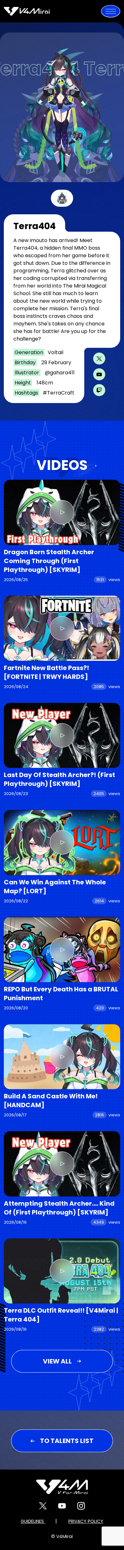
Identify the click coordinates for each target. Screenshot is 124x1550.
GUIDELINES (33, 1521)
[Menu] (110, 11)
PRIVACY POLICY (85, 1521)
